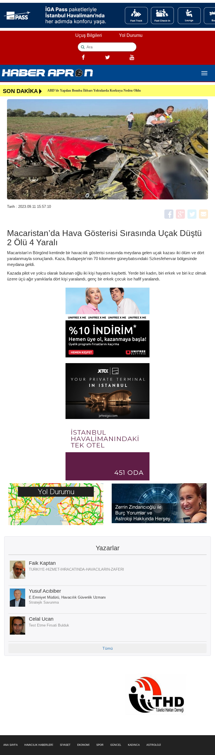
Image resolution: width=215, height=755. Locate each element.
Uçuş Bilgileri (88, 35)
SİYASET (65, 745)
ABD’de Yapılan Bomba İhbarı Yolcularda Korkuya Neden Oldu (94, 90)
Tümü (107, 648)
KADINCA (134, 745)
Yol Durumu (130, 35)
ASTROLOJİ (153, 745)
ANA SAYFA (10, 745)
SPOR (100, 745)
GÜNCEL (115, 745)
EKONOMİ (83, 745)
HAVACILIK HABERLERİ (38, 745)
